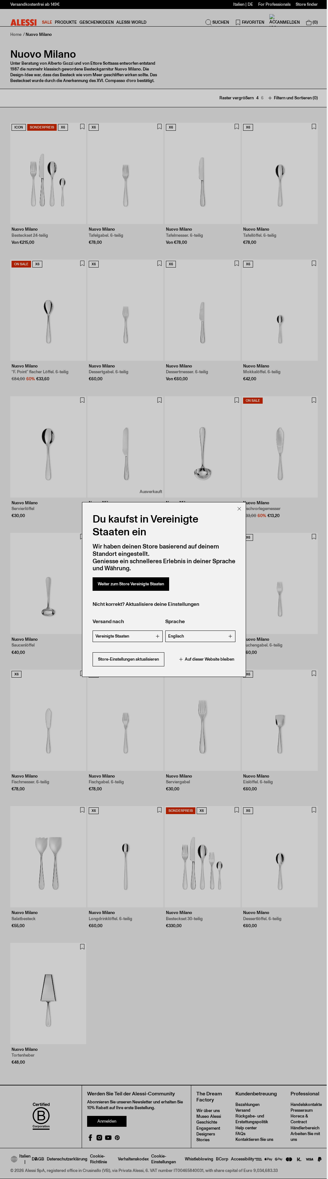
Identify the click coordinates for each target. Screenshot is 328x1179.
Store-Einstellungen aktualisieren (128, 659)
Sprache (175, 621)
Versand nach (108, 621)
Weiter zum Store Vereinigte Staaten (131, 583)
